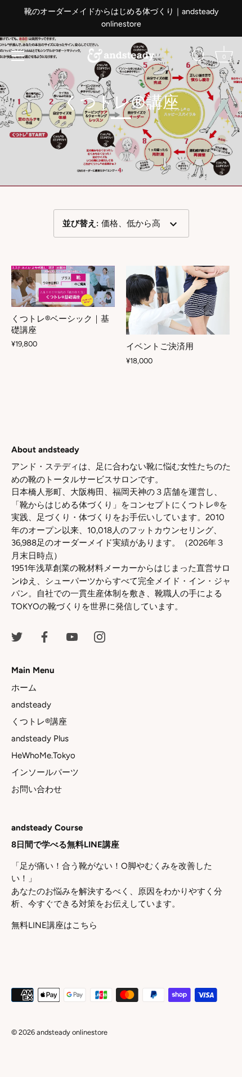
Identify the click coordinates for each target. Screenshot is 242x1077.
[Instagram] (99, 636)
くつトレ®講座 (39, 721)
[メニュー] (18, 55)
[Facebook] (44, 636)
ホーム (24, 688)
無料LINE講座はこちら (54, 925)
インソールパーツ (45, 772)
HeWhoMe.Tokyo (43, 755)
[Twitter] (17, 636)
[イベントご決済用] (178, 300)
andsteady (31, 705)
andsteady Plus (40, 738)
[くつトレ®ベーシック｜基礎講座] (63, 286)
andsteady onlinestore (72, 1032)
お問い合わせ (36, 789)
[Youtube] (72, 636)
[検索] (198, 57)
